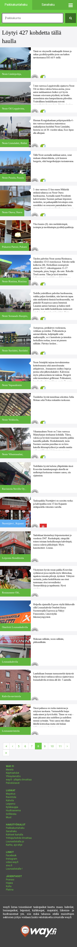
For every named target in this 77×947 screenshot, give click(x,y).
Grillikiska (11, 814)
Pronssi (10, 879)
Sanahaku (11, 831)
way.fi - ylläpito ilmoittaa (19, 779)
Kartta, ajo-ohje (14, 844)
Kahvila (10, 800)
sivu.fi (9, 865)
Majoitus (10, 793)
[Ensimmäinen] (6, 746)
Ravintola (11, 797)
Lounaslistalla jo (15, 841)
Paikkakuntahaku (15, 828)
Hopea (9, 883)
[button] (70, 5)
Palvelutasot (13, 783)
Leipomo (10, 803)
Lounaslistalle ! (14, 868)
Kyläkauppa (12, 807)
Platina (9, 889)
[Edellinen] (12, 746)
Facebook (11, 855)
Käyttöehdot (12, 773)
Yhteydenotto (13, 776)
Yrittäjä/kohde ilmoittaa (19, 838)
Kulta (8, 886)
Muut (8, 817)
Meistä (9, 769)
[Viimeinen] (6, 752)
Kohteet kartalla (14, 834)
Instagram (11, 858)
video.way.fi (12, 862)
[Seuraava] (67, 746)
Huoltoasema (13, 810)
